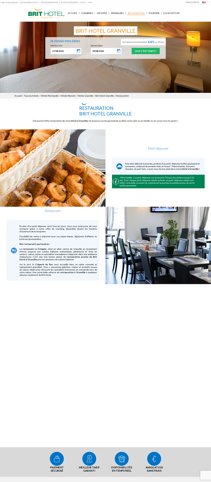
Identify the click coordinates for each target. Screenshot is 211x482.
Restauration (136, 13)
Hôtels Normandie (49, 95)
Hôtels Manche (68, 95)
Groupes (102, 13)
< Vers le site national (8, 2)
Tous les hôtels (31, 95)
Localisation (171, 13)
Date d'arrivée (56, 45)
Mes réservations (49, 2)
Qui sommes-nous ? (29, 2)
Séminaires (117, 13)
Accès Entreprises (69, 2)
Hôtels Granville (85, 95)
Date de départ (97, 45)
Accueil (72, 13)
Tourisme (154, 13)
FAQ (90, 2)
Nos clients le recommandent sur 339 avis (143, 42)
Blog (83, 2)
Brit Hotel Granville (104, 95)
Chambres (87, 13)
